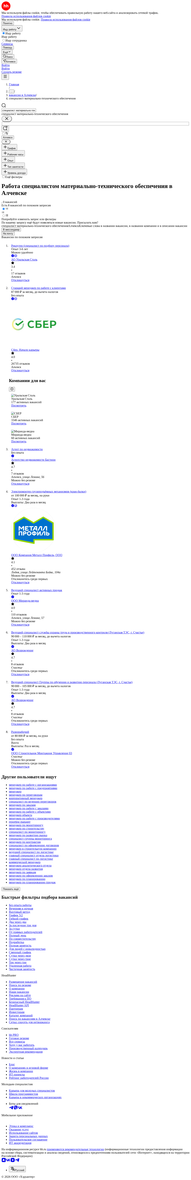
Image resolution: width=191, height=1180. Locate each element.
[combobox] (18, 110)
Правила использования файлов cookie (65, 19)
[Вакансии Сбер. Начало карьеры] (99, 324)
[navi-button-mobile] (5, 77)
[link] (7, 56)
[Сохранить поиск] (5, 129)
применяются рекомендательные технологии (75, 1149)
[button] (5, 65)
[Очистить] (6, 119)
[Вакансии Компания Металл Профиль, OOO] (99, 530)
